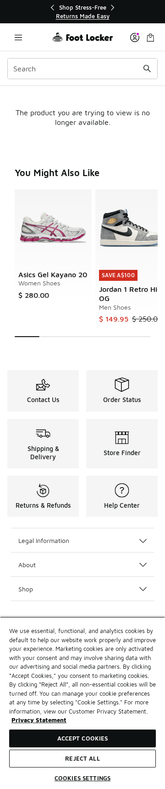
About (27, 565)
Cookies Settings (82, 778)
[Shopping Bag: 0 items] (150, 37)
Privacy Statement (38, 720)
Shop (25, 589)
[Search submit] (147, 69)
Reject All (82, 758)
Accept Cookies (82, 738)
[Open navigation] (18, 37)
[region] (82, 11)
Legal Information (43, 540)
